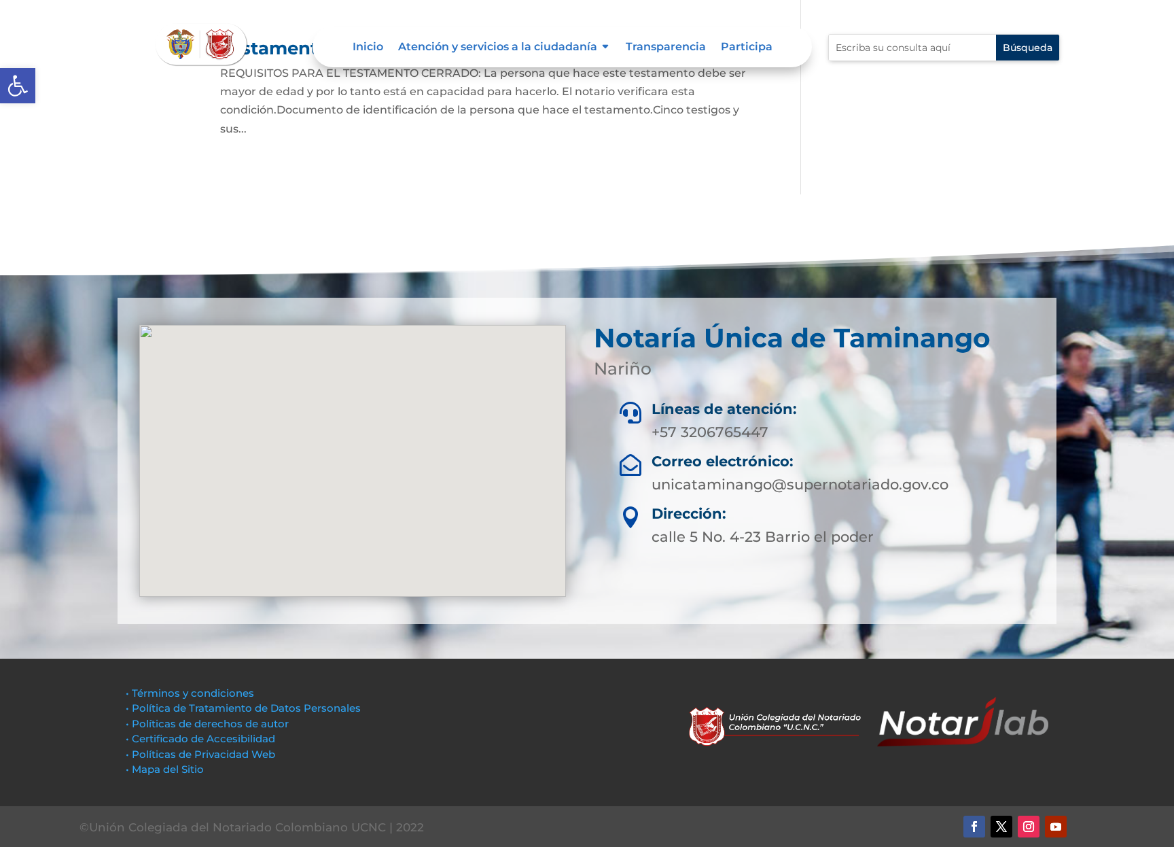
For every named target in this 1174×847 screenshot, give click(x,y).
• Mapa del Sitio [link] (166, 769)
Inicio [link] (368, 47)
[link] (17, 85)
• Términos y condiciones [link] (190, 693)
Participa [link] (746, 47)
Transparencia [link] (666, 47)
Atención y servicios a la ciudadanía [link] (497, 47)
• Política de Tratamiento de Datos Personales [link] (243, 708)
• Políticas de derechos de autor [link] (207, 723)
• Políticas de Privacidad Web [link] (200, 754)
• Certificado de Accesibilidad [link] (200, 738)
